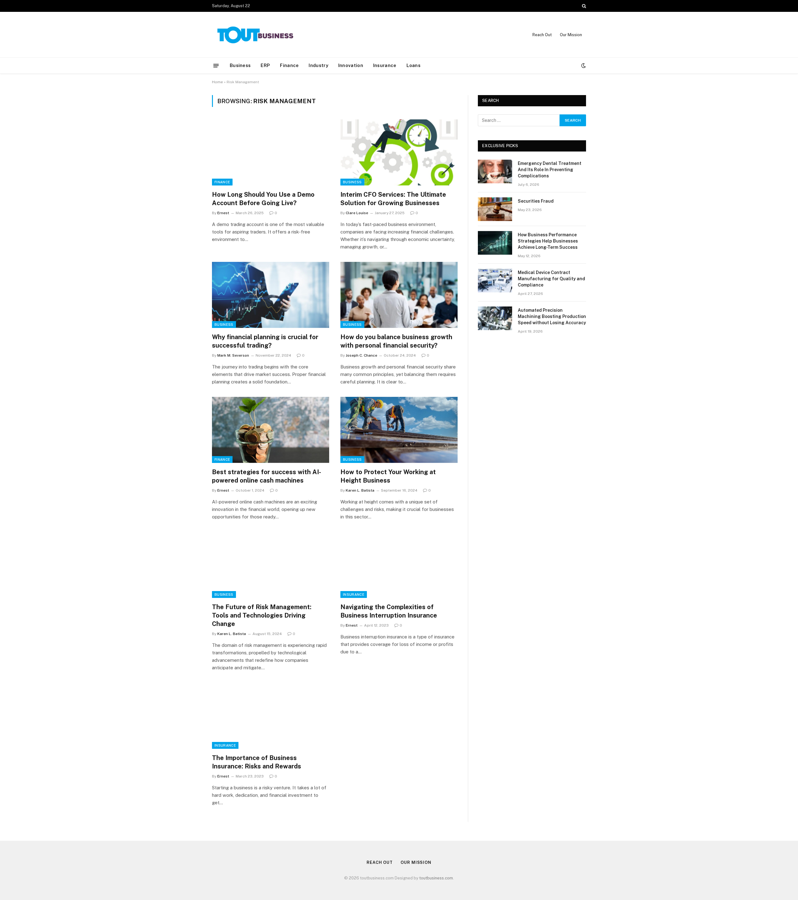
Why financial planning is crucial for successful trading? (265, 341)
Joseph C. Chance (361, 355)
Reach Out (542, 34)
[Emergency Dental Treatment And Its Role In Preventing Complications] (495, 171)
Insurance (385, 65)
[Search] (583, 6)
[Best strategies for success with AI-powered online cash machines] (270, 430)
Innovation (350, 65)
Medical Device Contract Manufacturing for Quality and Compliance (551, 278)
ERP (265, 65)
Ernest (223, 213)
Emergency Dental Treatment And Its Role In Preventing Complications (549, 169)
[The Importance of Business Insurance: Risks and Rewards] (270, 716)
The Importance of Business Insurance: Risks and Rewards (256, 762)
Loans (413, 65)
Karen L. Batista (360, 490)
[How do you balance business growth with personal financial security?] (399, 295)
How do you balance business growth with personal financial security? (396, 341)
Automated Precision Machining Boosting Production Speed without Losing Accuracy (552, 316)
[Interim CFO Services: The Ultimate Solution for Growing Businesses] (399, 152)
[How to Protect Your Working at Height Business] (399, 430)
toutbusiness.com (436, 878)
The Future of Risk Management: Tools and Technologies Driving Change (261, 615)
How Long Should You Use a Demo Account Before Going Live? (263, 199)
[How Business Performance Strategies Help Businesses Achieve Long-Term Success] (495, 243)
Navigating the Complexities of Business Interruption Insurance (388, 611)
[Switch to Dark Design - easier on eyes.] (583, 65)
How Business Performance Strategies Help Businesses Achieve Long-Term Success (548, 241)
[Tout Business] (255, 34)
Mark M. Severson (233, 355)
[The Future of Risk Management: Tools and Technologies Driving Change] (270, 565)
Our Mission (571, 34)
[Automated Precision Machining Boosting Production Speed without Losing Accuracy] (495, 318)
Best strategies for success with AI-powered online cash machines (266, 476)
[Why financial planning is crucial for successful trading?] (270, 295)
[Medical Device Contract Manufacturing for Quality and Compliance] (495, 280)
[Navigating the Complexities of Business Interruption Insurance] (399, 565)
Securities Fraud (536, 201)
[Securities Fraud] (495, 209)
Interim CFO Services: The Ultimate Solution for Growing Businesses (393, 199)
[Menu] (216, 65)
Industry (318, 65)
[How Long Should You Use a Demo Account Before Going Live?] (270, 152)
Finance (289, 65)
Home (217, 82)
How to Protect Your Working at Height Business (388, 476)
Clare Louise (357, 213)
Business (240, 65)
